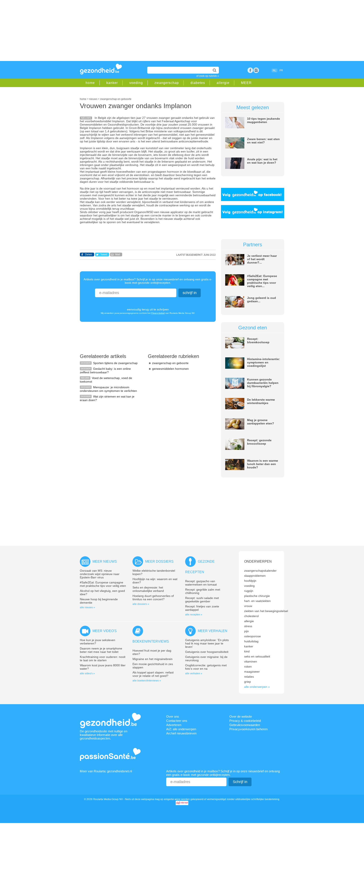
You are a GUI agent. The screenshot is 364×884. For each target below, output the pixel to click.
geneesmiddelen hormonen (170, 368)
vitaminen (250, 661)
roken (248, 666)
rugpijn (248, 590)
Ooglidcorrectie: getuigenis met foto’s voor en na (206, 667)
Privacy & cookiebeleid (245, 720)
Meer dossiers (159, 561)
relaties (249, 676)
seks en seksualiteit (257, 656)
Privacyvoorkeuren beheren (248, 729)
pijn (246, 631)
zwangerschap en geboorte (170, 363)
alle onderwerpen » (257, 686)
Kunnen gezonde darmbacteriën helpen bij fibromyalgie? (262, 383)
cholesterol (251, 616)
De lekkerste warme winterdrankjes (261, 401)
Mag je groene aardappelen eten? (260, 421)
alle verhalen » (193, 673)
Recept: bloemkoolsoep (258, 340)
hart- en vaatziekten (257, 601)
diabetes (197, 83)
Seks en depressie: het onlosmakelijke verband (148, 589)
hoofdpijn (250, 580)
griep (247, 681)
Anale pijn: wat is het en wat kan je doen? (262, 161)
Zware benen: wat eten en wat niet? (263, 140)
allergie (223, 83)
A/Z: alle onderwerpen (181, 729)
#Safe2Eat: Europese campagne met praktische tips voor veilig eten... (262, 281)
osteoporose (252, 636)
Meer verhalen (212, 631)
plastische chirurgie (257, 596)
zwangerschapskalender (260, 570)
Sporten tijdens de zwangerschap (115, 363)
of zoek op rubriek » (207, 75)
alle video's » (87, 673)
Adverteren (173, 725)
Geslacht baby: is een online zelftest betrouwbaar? (105, 370)
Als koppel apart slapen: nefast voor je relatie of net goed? (153, 674)
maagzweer (252, 671)
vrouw (248, 606)
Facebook (250, 70)
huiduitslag (251, 641)
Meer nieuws (104, 561)
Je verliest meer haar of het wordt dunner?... (262, 259)
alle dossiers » (140, 604)
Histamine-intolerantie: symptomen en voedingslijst (263, 362)
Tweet (103, 254)
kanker (112, 83)
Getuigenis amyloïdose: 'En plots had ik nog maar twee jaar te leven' (207, 643)
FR (281, 70)
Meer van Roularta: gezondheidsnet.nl (106, 771)
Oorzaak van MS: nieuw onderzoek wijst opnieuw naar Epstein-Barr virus (99, 574)
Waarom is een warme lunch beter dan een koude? (262, 464)
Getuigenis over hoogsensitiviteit (206, 651)
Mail (117, 254)
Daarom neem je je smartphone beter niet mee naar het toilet (101, 650)
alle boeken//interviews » (146, 680)
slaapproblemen (255, 575)
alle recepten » (193, 614)
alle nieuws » (87, 607)
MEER (246, 83)
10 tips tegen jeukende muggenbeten (263, 120)
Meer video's (104, 631)
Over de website (240, 716)
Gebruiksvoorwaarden (244, 725)
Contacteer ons (176, 720)
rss (256, 70)
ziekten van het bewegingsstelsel (266, 611)
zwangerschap (166, 83)
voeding (136, 83)
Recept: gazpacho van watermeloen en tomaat (201, 582)
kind (247, 651)
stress (248, 626)
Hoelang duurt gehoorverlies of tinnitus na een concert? (153, 597)
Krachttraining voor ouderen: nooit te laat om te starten (102, 658)
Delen (88, 254)
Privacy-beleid (158, 313)
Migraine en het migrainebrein (152, 659)
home (90, 83)
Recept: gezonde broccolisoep (259, 442)
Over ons (172, 716)
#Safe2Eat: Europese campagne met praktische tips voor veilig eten (103, 584)
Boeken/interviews (150, 641)
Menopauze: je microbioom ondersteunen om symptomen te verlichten (108, 389)
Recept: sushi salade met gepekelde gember (202, 599)
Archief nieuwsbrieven (181, 733)
